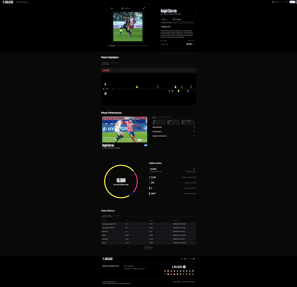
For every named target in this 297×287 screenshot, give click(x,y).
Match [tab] (154, 116)
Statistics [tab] (114, 62)
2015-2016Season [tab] (164, 116)
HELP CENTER (128, 266)
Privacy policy (176, 281)
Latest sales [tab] (106, 215)
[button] (112, 8)
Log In (286, 1)
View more (148, 247)
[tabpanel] (148, 84)
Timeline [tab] (105, 62)
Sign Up (292, 1)
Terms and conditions (188, 281)
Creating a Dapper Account (134, 268)
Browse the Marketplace (22, 2)
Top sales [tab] (117, 215)
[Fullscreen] (144, 8)
